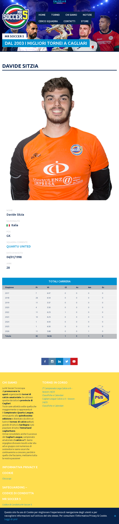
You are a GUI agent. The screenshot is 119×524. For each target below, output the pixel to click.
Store (85, 21)
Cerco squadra (48, 21)
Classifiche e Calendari (52, 395)
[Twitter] (66, 361)
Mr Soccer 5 (14, 36)
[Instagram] (52, 361)
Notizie (87, 15)
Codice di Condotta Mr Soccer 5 (17, 504)
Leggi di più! (10, 519)
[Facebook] (45, 361)
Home (42, 15)
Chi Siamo (71, 15)
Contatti (69, 21)
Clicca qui (6, 478)
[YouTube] (74, 361)
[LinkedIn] (59, 361)
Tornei (55, 15)
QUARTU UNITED (19, 246)
